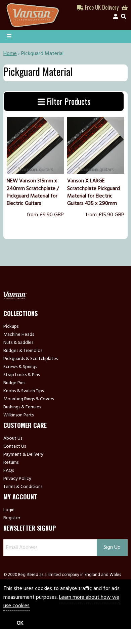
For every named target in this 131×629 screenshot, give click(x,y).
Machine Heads (18, 334)
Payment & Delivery (23, 454)
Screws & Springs (20, 367)
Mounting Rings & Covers (28, 399)
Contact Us (14, 446)
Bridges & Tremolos (22, 351)
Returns (10, 462)
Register (11, 518)
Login (8, 510)
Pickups (10, 326)
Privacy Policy (17, 479)
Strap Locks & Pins (21, 375)
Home (10, 53)
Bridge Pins (14, 383)
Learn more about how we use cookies (61, 602)
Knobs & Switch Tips (23, 391)
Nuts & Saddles (18, 343)
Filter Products (67, 101)
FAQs (8, 470)
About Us (12, 438)
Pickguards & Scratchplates (30, 359)
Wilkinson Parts (18, 415)
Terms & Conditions (22, 487)
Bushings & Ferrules (22, 407)
